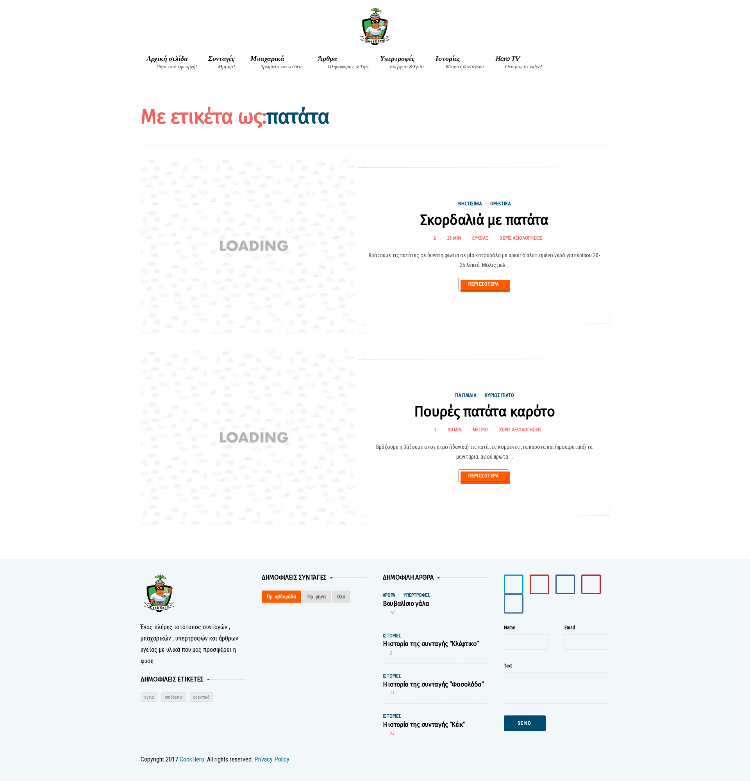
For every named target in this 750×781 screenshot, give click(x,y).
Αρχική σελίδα (171, 62)
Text (508, 666)
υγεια (149, 697)
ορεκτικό (201, 697)
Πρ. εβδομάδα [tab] (281, 597)
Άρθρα (343, 62)
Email (569, 627)
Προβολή (144, 236)
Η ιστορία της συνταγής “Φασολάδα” (433, 684)
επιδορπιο (173, 697)
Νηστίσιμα (470, 203)
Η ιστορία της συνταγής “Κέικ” (424, 724)
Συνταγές (221, 62)
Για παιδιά (465, 395)
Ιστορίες (460, 62)
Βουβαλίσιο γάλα (406, 603)
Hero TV (518, 62)
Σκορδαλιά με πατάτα (484, 220)
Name (509, 627)
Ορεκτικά (500, 203)
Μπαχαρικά (276, 62)
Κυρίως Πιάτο (499, 395)
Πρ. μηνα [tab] (316, 597)
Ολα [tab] (341, 597)
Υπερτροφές (402, 62)
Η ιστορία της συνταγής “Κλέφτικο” (431, 644)
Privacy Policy (271, 759)
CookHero (192, 759)
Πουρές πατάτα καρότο (484, 411)
